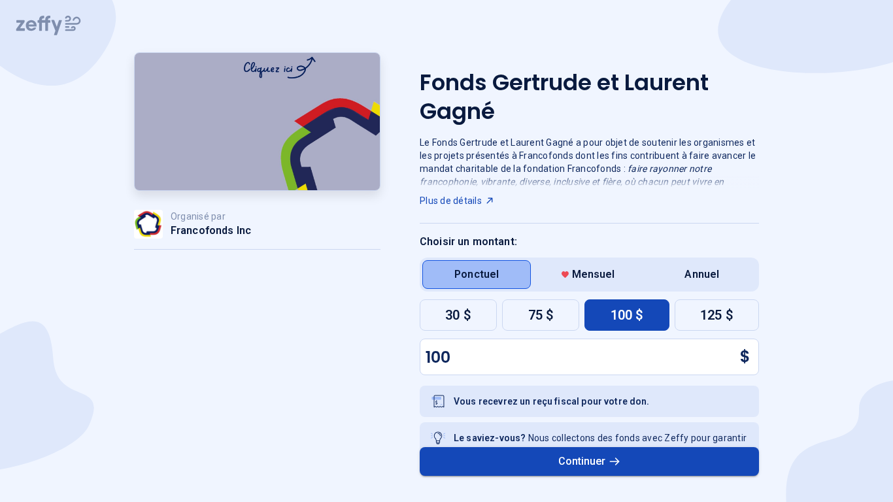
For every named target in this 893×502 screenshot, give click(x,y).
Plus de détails (451, 200)
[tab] (476, 274)
